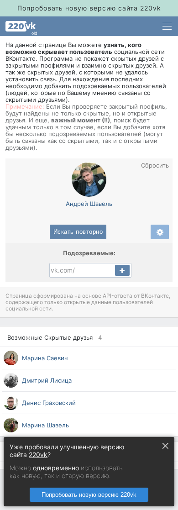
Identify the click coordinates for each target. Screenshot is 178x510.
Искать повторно (78, 232)
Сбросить (155, 165)
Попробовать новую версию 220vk (89, 494)
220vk (38, 454)
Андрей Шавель (89, 203)
